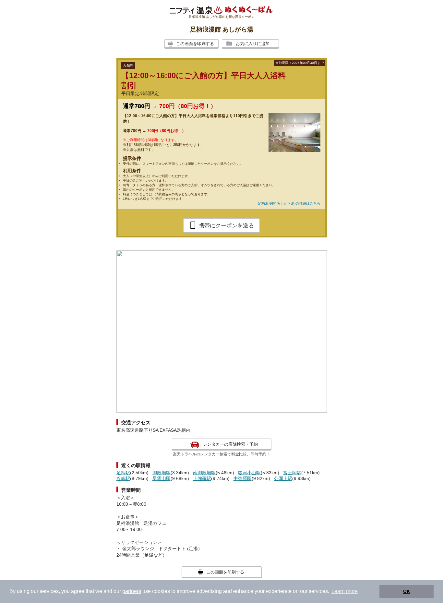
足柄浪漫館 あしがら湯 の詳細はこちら (289, 203)
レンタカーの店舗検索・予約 (230, 444)
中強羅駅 (242, 478)
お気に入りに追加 (252, 43)
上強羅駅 (202, 478)
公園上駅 (283, 478)
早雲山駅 (161, 478)
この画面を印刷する (195, 43)
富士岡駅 (292, 472)
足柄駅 (123, 472)
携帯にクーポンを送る (226, 226)
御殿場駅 (161, 472)
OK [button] (406, 591)
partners (131, 591)
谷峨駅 (123, 478)
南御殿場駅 (204, 472)
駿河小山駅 (249, 472)
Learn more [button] (344, 591)
